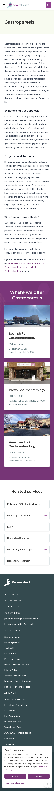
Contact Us (11, 606)
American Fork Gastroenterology (22, 444)
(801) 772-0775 (16, 452)
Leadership (9, 738)
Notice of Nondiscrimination (17, 681)
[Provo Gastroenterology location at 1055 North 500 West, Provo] (27, 373)
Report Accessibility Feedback (19, 624)
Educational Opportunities (16, 705)
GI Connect (9, 710)
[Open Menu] (4, 5)
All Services (12, 594)
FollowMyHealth (12, 642)
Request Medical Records (16, 664)
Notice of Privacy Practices (17, 686)
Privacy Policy (10, 670)
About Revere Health (14, 699)
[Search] (48, 5)
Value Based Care (12, 727)
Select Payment (12, 637)
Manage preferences (15, 783)
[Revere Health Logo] (26, 5)
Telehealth (9, 648)
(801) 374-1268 (16, 343)
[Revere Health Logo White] (27, 582)
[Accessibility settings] (47, 784)
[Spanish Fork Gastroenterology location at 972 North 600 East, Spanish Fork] (27, 316)
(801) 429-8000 (12, 613)
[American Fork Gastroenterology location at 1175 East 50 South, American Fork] (27, 425)
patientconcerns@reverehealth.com (21, 618)
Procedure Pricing (12, 659)
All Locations (13, 600)
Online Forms (10, 653)
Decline (38, 776)
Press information (12, 721)
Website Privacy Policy (15, 675)
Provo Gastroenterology (19, 263)
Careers (9, 744)
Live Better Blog (12, 716)
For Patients (12, 630)
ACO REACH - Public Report (17, 732)
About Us (10, 693)
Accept (15, 776)
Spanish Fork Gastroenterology (22, 336)
